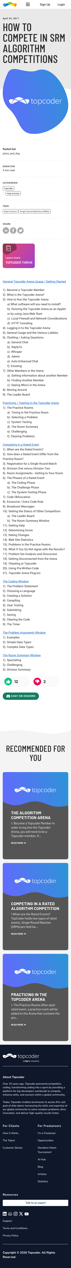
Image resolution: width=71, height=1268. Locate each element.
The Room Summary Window (22, 655)
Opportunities (46, 1140)
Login (61, 4)
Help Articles (13, 193)
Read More (17, 843)
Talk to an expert (35, 1203)
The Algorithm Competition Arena (31, 815)
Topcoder (8, 188)
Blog (40, 1167)
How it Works (10, 1133)
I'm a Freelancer (47, 1133)
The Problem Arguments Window (24, 633)
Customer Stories (12, 1148)
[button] (28, 4)
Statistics (43, 1181)
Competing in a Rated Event (21, 445)
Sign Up (45, 4)
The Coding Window (16, 581)
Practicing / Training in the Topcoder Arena (31, 403)
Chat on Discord (23, 696)
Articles (42, 1174)
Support (7, 1221)
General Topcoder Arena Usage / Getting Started (34, 281)
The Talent (9, 1140)
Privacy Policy (10, 1235)
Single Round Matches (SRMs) (34, 211)
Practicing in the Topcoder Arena (29, 997)
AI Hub (42, 1159)
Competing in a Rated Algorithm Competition (35, 906)
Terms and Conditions (15, 1228)
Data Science (10, 211)
